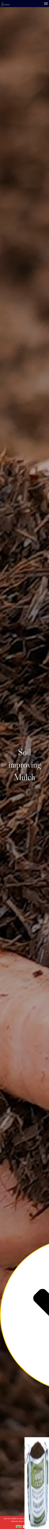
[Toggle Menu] (46, 3)
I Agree (19, 1526)
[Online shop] (36, 1483)
